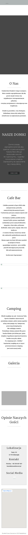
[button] (21, 2)
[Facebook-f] (14, 477)
